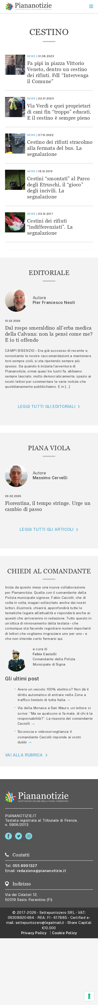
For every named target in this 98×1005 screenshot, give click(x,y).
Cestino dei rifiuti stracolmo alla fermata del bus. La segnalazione (60, 148)
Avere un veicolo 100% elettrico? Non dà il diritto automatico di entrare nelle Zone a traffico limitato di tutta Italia (53, 694)
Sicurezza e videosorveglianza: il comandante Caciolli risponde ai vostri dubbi (49, 737)
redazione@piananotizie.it (41, 871)
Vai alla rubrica (24, 755)
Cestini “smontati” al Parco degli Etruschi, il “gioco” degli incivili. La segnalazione (58, 187)
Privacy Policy (33, 933)
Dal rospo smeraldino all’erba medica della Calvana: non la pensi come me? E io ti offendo (49, 334)
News (31, 56)
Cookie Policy (64, 933)
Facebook (9, 836)
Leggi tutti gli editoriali (46, 406)
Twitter (19, 836)
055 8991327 (25, 865)
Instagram (29, 836)
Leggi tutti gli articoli (46, 529)
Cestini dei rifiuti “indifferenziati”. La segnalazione (50, 227)
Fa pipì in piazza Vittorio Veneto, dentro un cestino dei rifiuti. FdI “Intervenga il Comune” (57, 72)
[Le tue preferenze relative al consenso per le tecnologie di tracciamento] (89, 996)
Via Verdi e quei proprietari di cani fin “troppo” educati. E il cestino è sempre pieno (59, 112)
